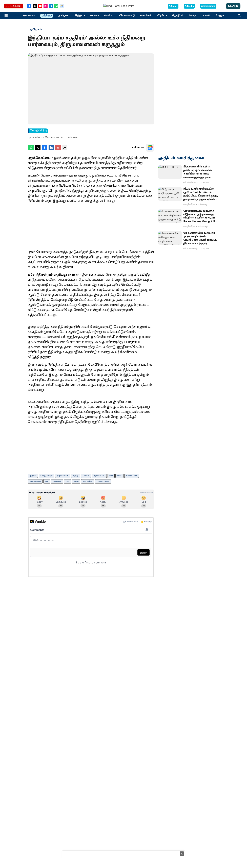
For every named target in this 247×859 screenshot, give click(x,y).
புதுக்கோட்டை (99, 475)
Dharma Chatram (103, 481)
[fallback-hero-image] (170, 172)
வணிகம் (145, 15)
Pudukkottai (57, 481)
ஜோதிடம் (177, 15)
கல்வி (206, 15)
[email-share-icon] (58, 149)
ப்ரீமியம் (47, 15)
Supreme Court (131, 475)
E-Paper (173, 6)
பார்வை (86, 475)
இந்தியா (80, 15)
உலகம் (94, 15)
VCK (46, 481)
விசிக (119, 475)
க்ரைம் (193, 15)
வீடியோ (162, 15)
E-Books (189, 6)
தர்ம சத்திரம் (87, 481)
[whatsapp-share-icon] (31, 149)
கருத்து (75, 475)
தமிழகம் (63, 15)
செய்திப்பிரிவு (38, 130)
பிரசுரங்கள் (208, 6)
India (111, 475)
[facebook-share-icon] (44, 149)
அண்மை (29, 15)
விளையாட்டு (127, 15)
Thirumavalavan (35, 481)
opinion (76, 481)
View (67, 481)
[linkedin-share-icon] (51, 149)
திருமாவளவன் (62, 475)
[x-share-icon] (37, 149)
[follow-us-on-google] (150, 148)
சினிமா (108, 15)
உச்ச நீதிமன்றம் (46, 475)
